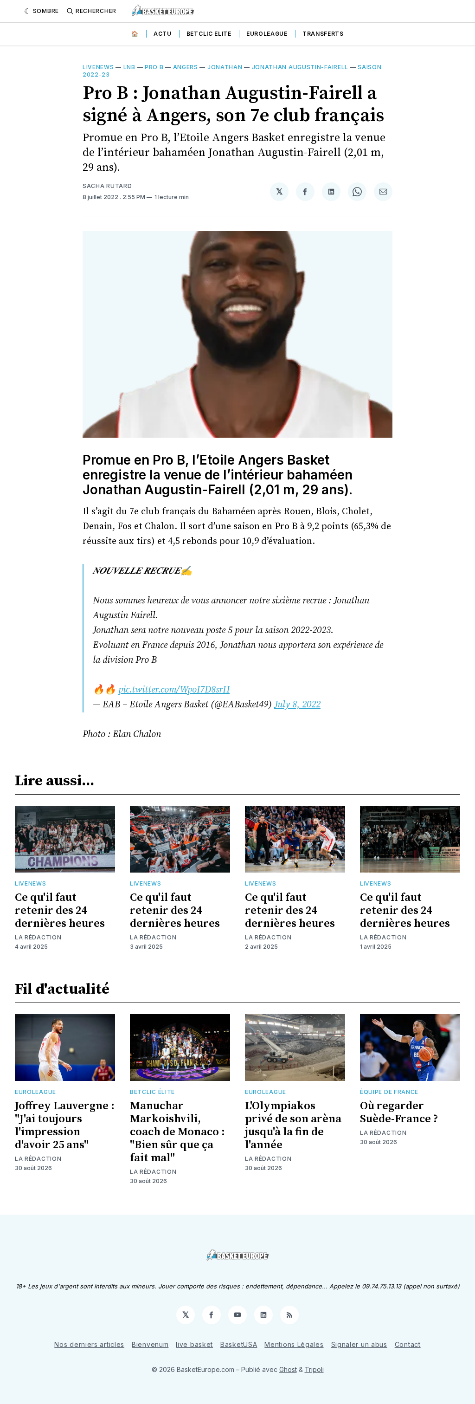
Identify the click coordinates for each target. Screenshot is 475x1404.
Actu (163, 33)
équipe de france (389, 1091)
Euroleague (267, 33)
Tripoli (314, 1369)
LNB (129, 67)
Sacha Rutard (107, 185)
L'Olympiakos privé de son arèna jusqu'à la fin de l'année (293, 1125)
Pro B (154, 67)
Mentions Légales (293, 1344)
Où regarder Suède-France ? (399, 1112)
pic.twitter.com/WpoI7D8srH (174, 690)
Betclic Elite (208, 33)
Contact (408, 1344)
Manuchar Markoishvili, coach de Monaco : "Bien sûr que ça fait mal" (177, 1132)
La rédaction (38, 937)
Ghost (288, 1369)
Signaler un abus (359, 1344)
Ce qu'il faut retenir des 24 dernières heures (60, 911)
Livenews (98, 67)
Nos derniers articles (89, 1344)
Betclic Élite (152, 1091)
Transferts (323, 33)
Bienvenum (150, 1344)
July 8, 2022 (297, 705)
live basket (194, 1344)
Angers (185, 67)
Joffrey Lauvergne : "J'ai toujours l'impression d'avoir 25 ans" (65, 1125)
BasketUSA (238, 1344)
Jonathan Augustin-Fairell (300, 67)
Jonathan (225, 67)
